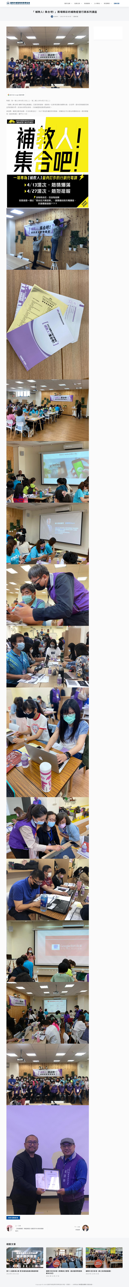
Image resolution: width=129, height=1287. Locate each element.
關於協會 (67, 3)
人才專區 (97, 3)
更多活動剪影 (13, 1218)
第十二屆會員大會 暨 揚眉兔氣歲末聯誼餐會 (22, 1271)
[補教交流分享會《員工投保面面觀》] (104, 1257)
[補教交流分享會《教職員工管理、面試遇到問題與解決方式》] (64, 1257)
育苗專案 (107, 3)
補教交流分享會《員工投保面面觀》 (99, 1271)
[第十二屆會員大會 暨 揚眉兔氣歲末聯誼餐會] (24, 1257)
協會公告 (77, 3)
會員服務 (87, 3)
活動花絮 (116, 3)
